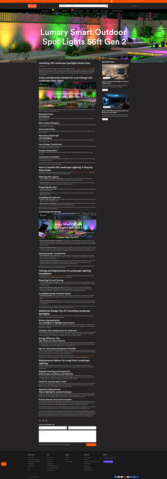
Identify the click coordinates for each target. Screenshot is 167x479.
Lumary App (86, 465)
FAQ (66, 459)
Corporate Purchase (117, 11)
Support (95, 11)
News (29, 468)
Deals (88, 11)
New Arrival (55, 10)
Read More (105, 89)
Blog (29, 470)
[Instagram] (132, 1)
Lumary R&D (30, 463)
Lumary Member (69, 461)
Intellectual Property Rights (53, 468)
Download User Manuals (52, 465)
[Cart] (138, 6)
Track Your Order (50, 470)
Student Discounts (88, 470)
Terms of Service (50, 459)
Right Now (91, 1)
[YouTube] (138, 1)
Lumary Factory (31, 465)
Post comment (91, 444)
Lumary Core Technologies (34, 461)
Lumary (36, 476)
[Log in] (135, 6)
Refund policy (50, 457)
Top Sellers (65, 11)
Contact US (67, 457)
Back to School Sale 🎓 (77, 10)
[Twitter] (130, 1)
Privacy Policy (50, 461)
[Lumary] (32, 6)
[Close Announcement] (140, 1)
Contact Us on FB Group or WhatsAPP (92, 461)
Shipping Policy (50, 463)
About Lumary (105, 11)
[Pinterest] (134, 1)
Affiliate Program (87, 468)
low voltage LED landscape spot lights (82, 68)
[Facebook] (128, 1)
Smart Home (45, 11)
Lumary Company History (33, 459)
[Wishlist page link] (132, 6)
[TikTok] (136, 1)
